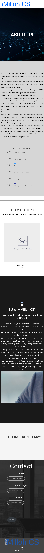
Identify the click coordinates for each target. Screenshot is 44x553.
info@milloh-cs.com (15, 503)
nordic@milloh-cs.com (16, 490)
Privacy (11, 520)
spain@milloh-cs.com (16, 478)
